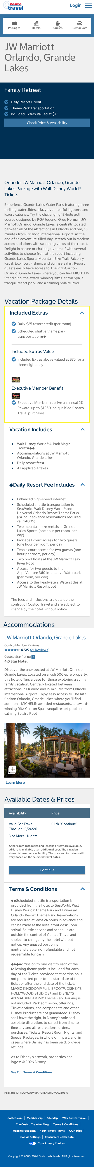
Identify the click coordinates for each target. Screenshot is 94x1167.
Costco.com (15, 1118)
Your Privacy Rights (52, 1130)
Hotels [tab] (36, 27)
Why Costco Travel (74, 1118)
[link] (33, 657)
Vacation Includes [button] (30, 429)
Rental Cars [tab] (80, 27)
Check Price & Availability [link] (58, 122)
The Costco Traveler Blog (32, 1124)
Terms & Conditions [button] (33, 889)
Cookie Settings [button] (30, 1137)
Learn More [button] (15, 782)
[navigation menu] (88, 5)
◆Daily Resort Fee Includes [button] (42, 484)
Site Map (52, 1118)
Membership (35, 1118)
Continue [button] (47, 870)
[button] (47, 750)
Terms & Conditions (65, 1124)
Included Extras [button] (29, 312)
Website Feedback (24, 1130)
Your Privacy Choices (51, 1143)
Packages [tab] (14, 27)
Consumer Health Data (59, 1137)
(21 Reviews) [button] (39, 650)
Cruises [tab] (58, 27)
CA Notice (75, 1130)
